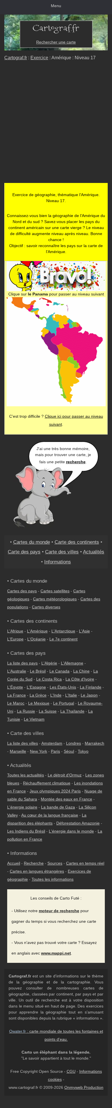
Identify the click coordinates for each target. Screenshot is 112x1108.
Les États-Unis (63, 687)
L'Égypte (15, 687)
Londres (73, 743)
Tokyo (83, 751)
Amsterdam (51, 743)
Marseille (18, 751)
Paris (55, 751)
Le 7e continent (63, 639)
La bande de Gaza (58, 807)
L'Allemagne (72, 663)
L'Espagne (36, 687)
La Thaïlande (72, 711)
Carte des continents (77, 542)
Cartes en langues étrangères (37, 871)
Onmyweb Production (83, 1087)
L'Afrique (15, 631)
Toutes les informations (53, 879)
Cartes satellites (54, 591)
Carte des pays (24, 552)
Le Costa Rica (49, 679)
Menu (56, 5)
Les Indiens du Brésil (26, 831)
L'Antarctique (63, 631)
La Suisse (48, 711)
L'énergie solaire (22, 807)
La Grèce (38, 695)
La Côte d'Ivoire (79, 679)
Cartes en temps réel (85, 863)
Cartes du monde (31, 542)
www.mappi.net (56, 953)
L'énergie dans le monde (71, 831)
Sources (54, 863)
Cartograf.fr (15, 57)
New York (38, 751)
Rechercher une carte (56, 42)
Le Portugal (63, 703)
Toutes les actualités (25, 775)
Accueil (13, 863)
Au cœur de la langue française (49, 815)
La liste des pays (22, 663)
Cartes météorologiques (55, 599)
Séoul (69, 751)
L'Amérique (37, 631)
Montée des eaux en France (66, 799)
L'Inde (55, 695)
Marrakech (94, 743)
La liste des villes (22, 743)
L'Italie (71, 695)
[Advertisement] (56, 124)
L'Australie (16, 671)
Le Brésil (38, 671)
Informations (57, 562)
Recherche (34, 863)
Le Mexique (38, 703)
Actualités (93, 552)
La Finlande (90, 687)
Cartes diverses (46, 607)
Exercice (39, 57)
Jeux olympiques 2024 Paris (55, 791)
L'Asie (84, 631)
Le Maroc (15, 703)
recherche (76, 462)
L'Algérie (49, 663)
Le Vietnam (34, 719)
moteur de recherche (59, 910)
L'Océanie (36, 639)
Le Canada (59, 671)
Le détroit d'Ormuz (65, 775)
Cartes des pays (22, 591)
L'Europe (15, 639)
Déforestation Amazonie (78, 823)
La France (16, 695)
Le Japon (89, 695)
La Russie (26, 711)
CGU (71, 1071)
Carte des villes (62, 552)
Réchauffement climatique (46, 783)
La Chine (81, 671)
